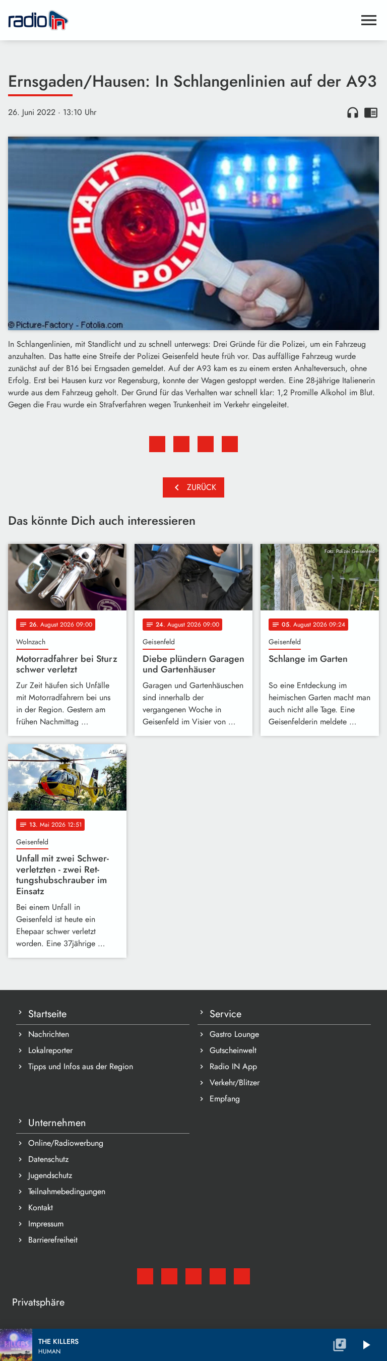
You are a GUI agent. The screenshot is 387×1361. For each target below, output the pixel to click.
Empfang (225, 1098)
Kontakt (40, 1207)
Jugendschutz (50, 1175)
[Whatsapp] (218, 1276)
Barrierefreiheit (53, 1240)
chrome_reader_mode (371, 112)
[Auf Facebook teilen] (157, 444)
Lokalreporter (50, 1050)
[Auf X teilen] (181, 444)
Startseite (47, 1014)
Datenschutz (48, 1159)
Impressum (45, 1223)
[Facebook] (169, 1276)
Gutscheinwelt (233, 1050)
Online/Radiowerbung (65, 1143)
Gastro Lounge (234, 1034)
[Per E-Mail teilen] (230, 444)
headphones (353, 112)
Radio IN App (233, 1066)
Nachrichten (48, 1034)
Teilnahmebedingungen (66, 1191)
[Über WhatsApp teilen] (206, 444)
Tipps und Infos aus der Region (80, 1066)
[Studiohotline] (242, 1276)
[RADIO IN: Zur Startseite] (181, 20)
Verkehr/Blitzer (235, 1082)
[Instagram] (193, 1276)
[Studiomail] (145, 1276)
